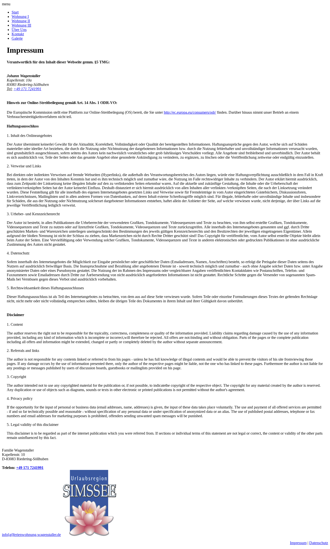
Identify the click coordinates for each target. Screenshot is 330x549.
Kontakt (18, 34)
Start (15, 12)
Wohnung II (21, 21)
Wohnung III (21, 25)
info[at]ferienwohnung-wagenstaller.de (31, 535)
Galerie (17, 38)
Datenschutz (318, 543)
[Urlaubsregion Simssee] (89, 535)
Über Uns (19, 30)
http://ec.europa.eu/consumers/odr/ (190, 112)
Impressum (298, 543)
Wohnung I (20, 17)
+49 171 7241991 (27, 89)
